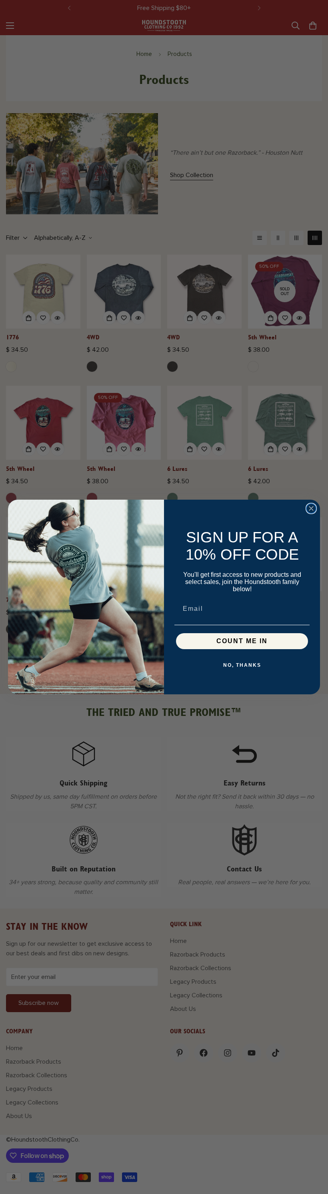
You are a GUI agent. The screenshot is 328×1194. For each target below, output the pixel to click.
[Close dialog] (311, 508)
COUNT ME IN (242, 641)
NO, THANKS (242, 665)
